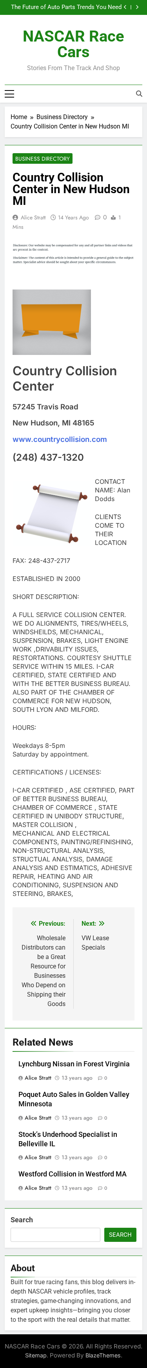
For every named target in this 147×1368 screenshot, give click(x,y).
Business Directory (42, 159)
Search (22, 1220)
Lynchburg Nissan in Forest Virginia (74, 1064)
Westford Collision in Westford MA (72, 1174)
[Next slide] (137, 7)
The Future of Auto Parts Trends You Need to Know (66, 7)
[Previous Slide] (125, 7)
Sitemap (36, 1355)
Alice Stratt (33, 217)
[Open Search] (139, 93)
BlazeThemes (103, 1355)
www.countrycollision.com (60, 439)
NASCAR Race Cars (73, 44)
